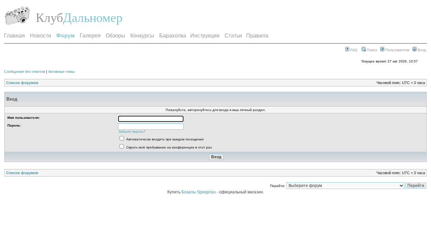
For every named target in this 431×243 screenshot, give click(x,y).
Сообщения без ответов (24, 72)
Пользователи (396, 50)
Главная (14, 35)
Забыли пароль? (132, 131)
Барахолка (172, 35)
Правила (257, 35)
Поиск (371, 50)
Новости (40, 35)
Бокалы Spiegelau (199, 192)
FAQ (353, 50)
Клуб (49, 17)
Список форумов (22, 83)
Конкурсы (142, 35)
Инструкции (205, 35)
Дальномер (93, 17)
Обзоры (115, 35)
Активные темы (61, 72)
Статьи (233, 35)
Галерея (90, 35)
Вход (421, 50)
